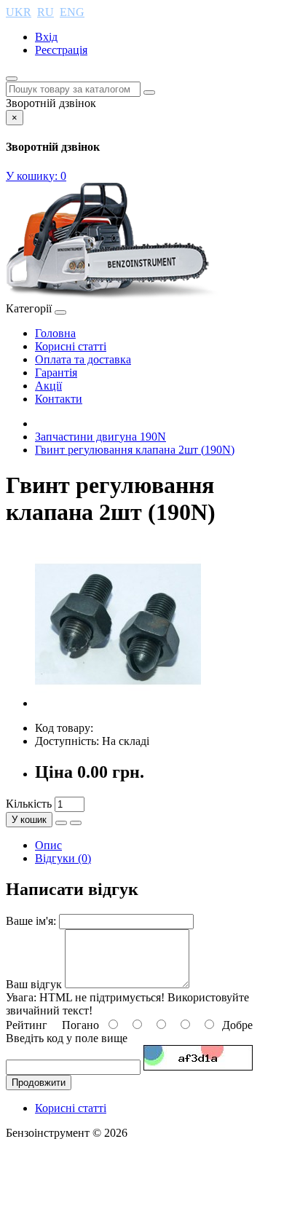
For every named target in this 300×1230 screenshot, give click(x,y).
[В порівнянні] (76, 823)
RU (45, 12)
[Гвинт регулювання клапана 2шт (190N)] (118, 703)
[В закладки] (61, 823)
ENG (72, 12)
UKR (18, 12)
